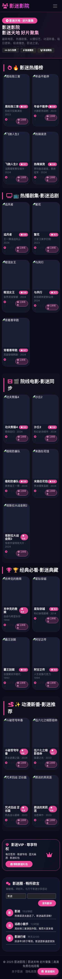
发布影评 (47, 903)
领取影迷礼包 (20, 864)
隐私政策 (31, 971)
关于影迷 (17, 971)
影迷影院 (18, 6)
